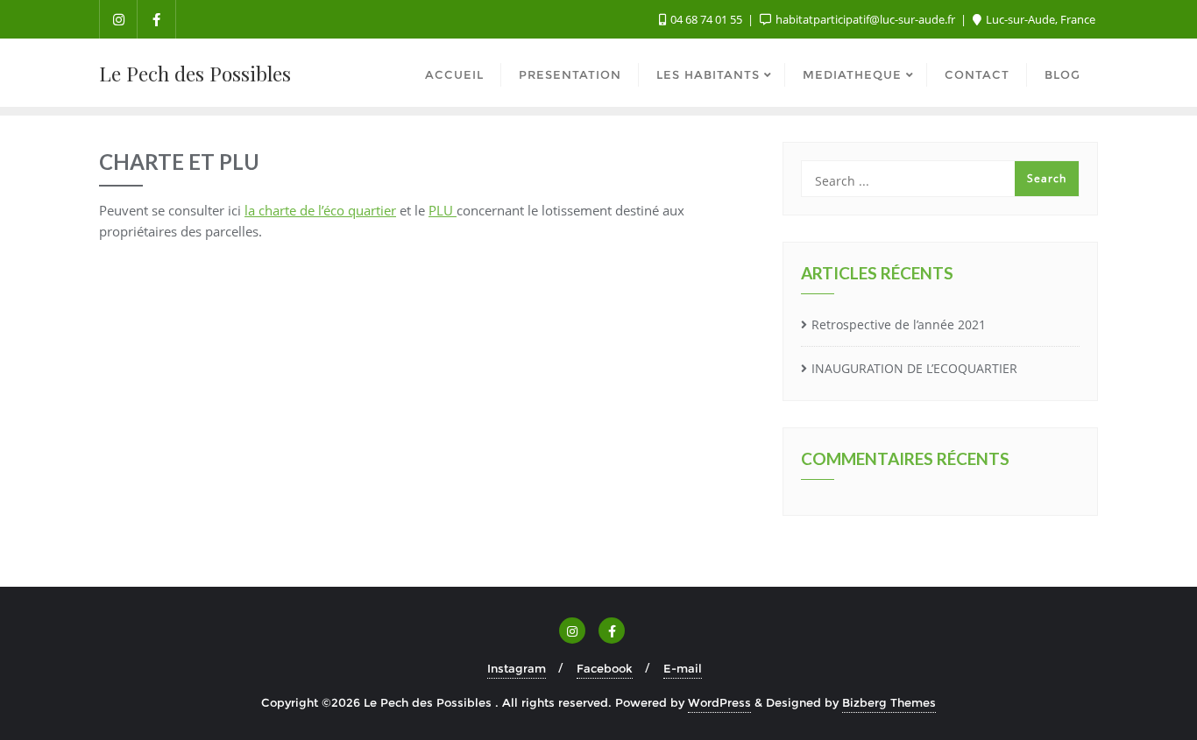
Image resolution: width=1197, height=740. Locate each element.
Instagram (516, 668)
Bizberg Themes (889, 702)
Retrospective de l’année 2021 (898, 324)
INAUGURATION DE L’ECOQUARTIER (914, 368)
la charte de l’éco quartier (320, 210)
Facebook (605, 668)
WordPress (719, 702)
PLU (443, 210)
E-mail (682, 668)
